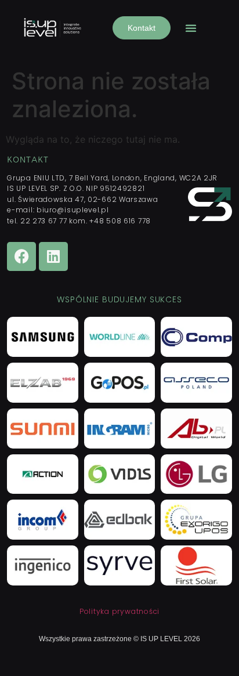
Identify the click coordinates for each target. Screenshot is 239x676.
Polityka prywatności (119, 611)
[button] (191, 28)
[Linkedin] (53, 256)
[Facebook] (21, 256)
